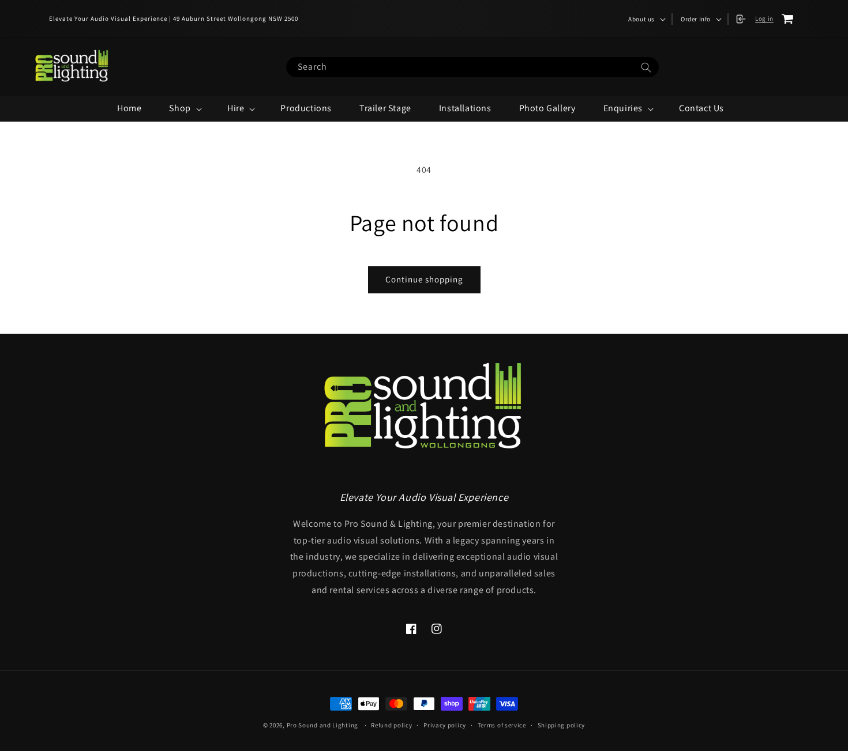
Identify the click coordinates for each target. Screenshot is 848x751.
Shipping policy (562, 725)
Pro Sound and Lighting (322, 725)
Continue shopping (424, 279)
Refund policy (391, 725)
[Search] (646, 67)
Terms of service (502, 725)
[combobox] (472, 67)
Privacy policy (444, 725)
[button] (645, 19)
